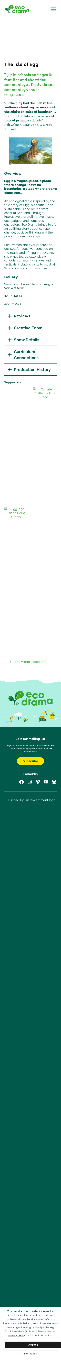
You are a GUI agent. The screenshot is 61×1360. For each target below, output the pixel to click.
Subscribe (30, 761)
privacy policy (16, 1335)
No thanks (30, 1353)
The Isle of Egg (21, 64)
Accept (33, 1344)
